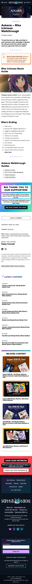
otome (7, 235)
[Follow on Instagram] (6, 249)
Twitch (22, 529)
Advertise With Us (21, 512)
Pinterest (18, 529)
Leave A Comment (16, 218)
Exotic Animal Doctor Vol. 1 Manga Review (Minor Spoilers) (14, 294)
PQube (12, 235)
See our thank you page (16, 207)
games (3, 235)
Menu (5, 2)
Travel (16, 483)
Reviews (9, 483)
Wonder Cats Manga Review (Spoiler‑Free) (14, 320)
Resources (11, 229)
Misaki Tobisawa (10, 175)
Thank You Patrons (11, 510)
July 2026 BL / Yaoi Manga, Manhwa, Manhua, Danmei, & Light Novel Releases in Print (16, 423)
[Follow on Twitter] (2, 249)
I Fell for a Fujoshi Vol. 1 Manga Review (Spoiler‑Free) (13, 286)
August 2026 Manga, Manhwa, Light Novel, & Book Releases (16, 399)
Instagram (14, 529)
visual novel (4, 237)
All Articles (16, 490)
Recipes (23, 483)
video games (26, 235)
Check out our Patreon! (15, 470)
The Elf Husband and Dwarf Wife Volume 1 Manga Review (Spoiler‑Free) (14, 312)
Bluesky (10, 529)
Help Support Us (20, 507)
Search (28, 2)
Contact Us (23, 510)
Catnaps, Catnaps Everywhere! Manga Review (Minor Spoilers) (16, 327)
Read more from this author (12, 266)
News (21, 487)
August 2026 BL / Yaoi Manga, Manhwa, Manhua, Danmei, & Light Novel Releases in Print (16, 375)
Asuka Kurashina (10, 177)
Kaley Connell (7, 35)
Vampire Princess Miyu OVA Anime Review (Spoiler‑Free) (15, 303)
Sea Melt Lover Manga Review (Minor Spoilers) (16, 335)
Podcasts (13, 487)
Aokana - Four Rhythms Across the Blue (16, 234)
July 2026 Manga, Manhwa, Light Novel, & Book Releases (15, 446)
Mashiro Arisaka (10, 170)
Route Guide (18, 235)
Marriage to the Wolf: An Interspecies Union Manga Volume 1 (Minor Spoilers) (15, 343)
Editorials (11, 480)
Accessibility (9, 512)
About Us (9, 507)
